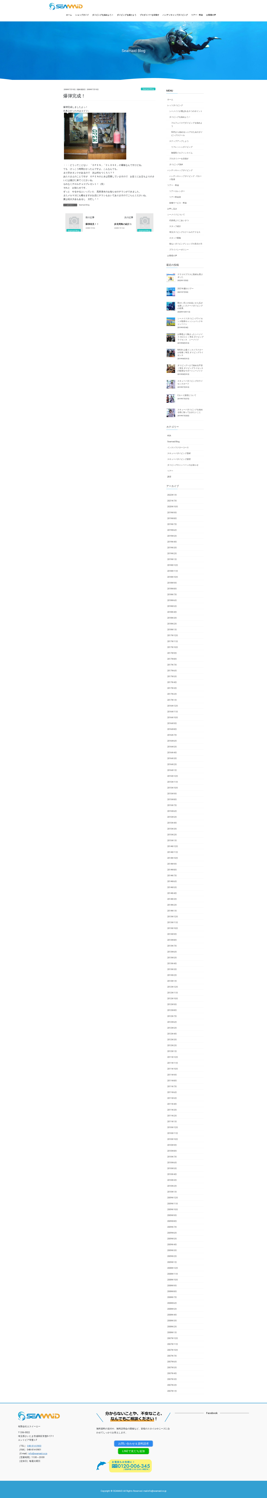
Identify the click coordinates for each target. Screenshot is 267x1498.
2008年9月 (172, 1285)
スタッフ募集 (175, 238)
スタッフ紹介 (175, 226)
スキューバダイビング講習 (179, 459)
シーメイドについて (176, 214)
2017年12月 (172, 635)
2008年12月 (172, 1268)
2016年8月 (172, 729)
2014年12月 (172, 846)
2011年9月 (172, 1075)
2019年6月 (172, 530)
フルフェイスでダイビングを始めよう (186, 124)
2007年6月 (172, 1362)
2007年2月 (172, 1385)
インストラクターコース (178, 447)
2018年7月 (172, 594)
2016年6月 (172, 741)
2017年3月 (172, 688)
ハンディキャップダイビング (180, 170)
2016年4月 (172, 752)
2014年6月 (172, 881)
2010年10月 (172, 1139)
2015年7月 (172, 805)
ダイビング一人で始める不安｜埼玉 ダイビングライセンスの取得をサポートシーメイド (190, 368)
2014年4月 (172, 893)
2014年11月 (172, 852)
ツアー (170, 471)
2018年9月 (172, 583)
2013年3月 (172, 969)
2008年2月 (172, 1326)
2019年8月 (172, 518)
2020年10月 (172, 506)
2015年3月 (172, 829)
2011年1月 (172, 1121)
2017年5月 (172, 676)
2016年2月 (172, 764)
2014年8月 (172, 870)
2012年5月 (172, 1028)
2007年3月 (172, 1379)
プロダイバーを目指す (179, 158)
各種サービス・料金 (178, 203)
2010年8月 (172, 1151)
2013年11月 (172, 922)
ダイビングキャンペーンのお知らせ (182, 465)
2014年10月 (172, 858)
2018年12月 (172, 565)
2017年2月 (172, 694)
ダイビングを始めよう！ (180, 117)
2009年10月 (172, 1209)
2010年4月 (172, 1174)
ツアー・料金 (173, 185)
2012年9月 (172, 1004)
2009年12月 (172, 1198)
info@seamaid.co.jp (38, 1453)
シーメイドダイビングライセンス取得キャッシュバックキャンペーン (190, 321)
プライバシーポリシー (179, 249)
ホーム (170, 99)
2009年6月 (172, 1233)
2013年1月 (172, 981)
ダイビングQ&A (176, 164)
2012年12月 (172, 987)
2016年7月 (172, 735)
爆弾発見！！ (92, 224)
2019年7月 (172, 524)
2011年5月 (172, 1098)
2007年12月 (172, 1338)
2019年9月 (172, 512)
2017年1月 (172, 700)
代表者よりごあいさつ (179, 220)
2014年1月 (172, 911)
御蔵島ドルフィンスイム (182, 153)
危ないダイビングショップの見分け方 (185, 244)
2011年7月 (172, 1086)
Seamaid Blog (148, 89)
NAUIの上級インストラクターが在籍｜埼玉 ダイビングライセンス (190, 352)
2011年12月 (172, 1057)
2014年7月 (172, 875)
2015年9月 (172, 793)
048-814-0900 (34, 1446)
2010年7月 (172, 1157)
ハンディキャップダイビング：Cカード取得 (185, 177)
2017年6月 (172, 670)
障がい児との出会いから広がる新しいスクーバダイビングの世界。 (190, 305)
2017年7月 (172, 665)
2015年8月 (172, 799)
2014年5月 (172, 887)
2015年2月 (172, 835)
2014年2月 (172, 905)
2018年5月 (172, 606)
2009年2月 (172, 1256)
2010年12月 (172, 1127)
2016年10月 (172, 717)
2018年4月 (172, 612)
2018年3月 (172, 618)
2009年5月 (172, 1239)
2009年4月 (172, 1244)
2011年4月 (172, 1104)
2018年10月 (172, 577)
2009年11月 (172, 1203)
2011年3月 (172, 1110)
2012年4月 (172, 1034)
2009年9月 (172, 1215)
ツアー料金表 (175, 197)
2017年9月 (172, 653)
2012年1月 (172, 1051)
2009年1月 (172, 1262)
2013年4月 (172, 963)
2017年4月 (172, 682)
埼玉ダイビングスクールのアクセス (184, 232)
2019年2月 (172, 553)
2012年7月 (172, 1016)
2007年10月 (172, 1350)
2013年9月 (172, 934)
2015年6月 (172, 811)
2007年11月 (172, 1344)
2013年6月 (172, 952)
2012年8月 (172, 1010)
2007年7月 (172, 1356)
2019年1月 (172, 559)
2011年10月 (172, 1069)
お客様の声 (172, 255)
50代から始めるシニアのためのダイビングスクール (187, 133)
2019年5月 (172, 536)
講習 (169, 477)
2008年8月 (172, 1291)
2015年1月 (172, 840)
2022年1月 (172, 495)
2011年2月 (172, 1116)
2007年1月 (172, 1391)
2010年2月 (172, 1186)
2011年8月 (172, 1081)
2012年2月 (172, 1045)
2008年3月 (172, 1320)
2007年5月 (172, 1367)
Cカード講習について (186, 395)
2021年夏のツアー (185, 288)
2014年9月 (172, 864)
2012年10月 (172, 998)
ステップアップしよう (179, 141)
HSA (169, 435)
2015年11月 (172, 782)
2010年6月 (172, 1162)
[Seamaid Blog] (74, 218)
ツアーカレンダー (177, 191)
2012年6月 (172, 1022)
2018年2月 (172, 624)
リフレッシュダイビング (182, 147)
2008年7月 (172, 1297)
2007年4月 (172, 1373)
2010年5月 (172, 1168)
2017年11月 (172, 641)
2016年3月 (172, 758)
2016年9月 (172, 723)
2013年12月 (172, 916)
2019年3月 (172, 547)
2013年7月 (172, 946)
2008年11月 (172, 1274)
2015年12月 (172, 776)
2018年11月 (172, 571)
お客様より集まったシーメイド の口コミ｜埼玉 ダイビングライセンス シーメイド (190, 337)
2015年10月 (172, 788)
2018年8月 (172, 589)
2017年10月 (172, 647)
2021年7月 (172, 501)
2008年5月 (172, 1309)
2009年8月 (172, 1221)
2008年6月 (172, 1303)
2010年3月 (172, 1180)
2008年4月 (172, 1315)
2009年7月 (172, 1227)
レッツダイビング (175, 105)
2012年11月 (172, 993)
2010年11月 (172, 1133)
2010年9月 (172, 1145)
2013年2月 (172, 975)
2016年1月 (172, 770)
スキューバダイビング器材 (179, 453)
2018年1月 (172, 629)
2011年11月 (172, 1063)
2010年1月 (172, 1192)
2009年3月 (172, 1250)
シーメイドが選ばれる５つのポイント (185, 111)
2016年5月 (172, 747)
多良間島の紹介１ (123, 224)
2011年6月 (172, 1092)
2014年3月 (172, 899)
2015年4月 (172, 823)
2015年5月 (172, 817)
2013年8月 (172, 940)
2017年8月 (172, 659)
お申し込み (172, 209)
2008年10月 (172, 1280)
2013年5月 (172, 958)
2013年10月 (172, 928)
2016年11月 (172, 712)
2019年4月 (172, 542)
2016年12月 (172, 706)
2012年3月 (172, 1039)
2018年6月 (172, 600)
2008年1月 (172, 1332)
